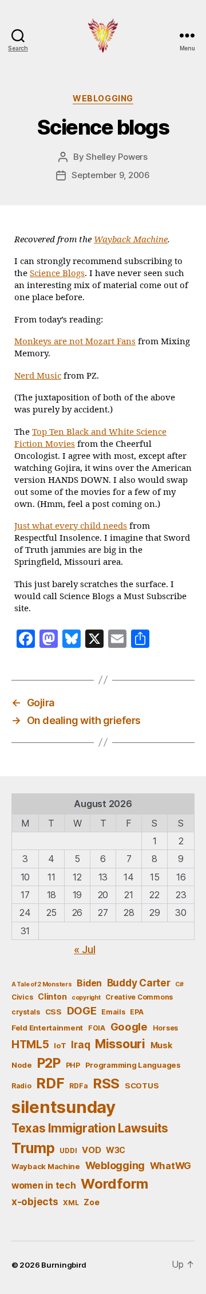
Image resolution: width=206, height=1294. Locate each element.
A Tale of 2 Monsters (41, 984)
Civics (22, 997)
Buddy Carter (139, 983)
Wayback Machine (131, 239)
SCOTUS (142, 1085)
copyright (86, 997)
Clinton (52, 996)
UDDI (68, 1150)
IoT (60, 1045)
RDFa (78, 1085)
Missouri (120, 1043)
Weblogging (103, 98)
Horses (165, 1028)
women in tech (43, 1185)
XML (70, 1202)
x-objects (34, 1201)
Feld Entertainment (47, 1027)
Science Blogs (57, 273)
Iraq (80, 1045)
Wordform (114, 1183)
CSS (53, 1011)
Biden (89, 983)
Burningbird (63, 1264)
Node (21, 1064)
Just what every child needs (70, 526)
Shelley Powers (116, 156)
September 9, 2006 (111, 175)
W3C (115, 1150)
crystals (25, 1012)
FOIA (96, 1028)
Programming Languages (133, 1064)
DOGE (82, 1010)
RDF (50, 1083)
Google (129, 1026)
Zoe (91, 1202)
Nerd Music (37, 376)
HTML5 (30, 1044)
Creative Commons (139, 997)
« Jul (85, 949)
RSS (106, 1083)
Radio (21, 1085)
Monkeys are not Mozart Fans (75, 341)
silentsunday (63, 1107)
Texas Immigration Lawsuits (89, 1128)
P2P (49, 1063)
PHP (73, 1065)
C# (179, 984)
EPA (136, 1012)
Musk (161, 1045)
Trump (33, 1148)
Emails (113, 1012)
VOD (91, 1150)
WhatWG (170, 1165)
